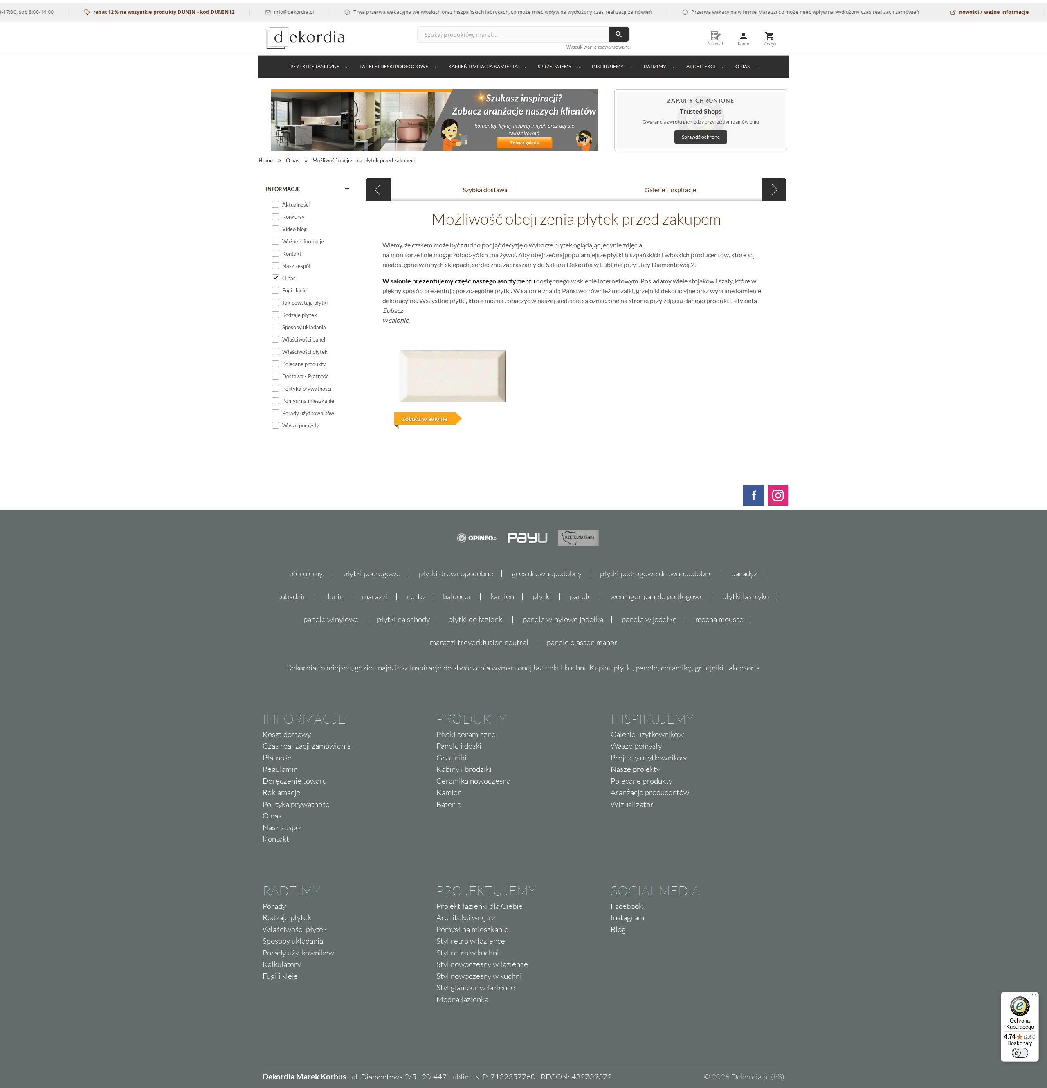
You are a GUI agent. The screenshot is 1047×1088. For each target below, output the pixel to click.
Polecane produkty (641, 781)
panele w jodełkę (649, 619)
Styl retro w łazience (470, 941)
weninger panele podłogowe (657, 596)
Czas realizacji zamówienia (307, 746)
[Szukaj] (619, 34)
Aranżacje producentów (650, 792)
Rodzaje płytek (287, 917)
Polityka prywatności (297, 804)
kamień (502, 596)
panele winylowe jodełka (563, 619)
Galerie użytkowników (647, 734)
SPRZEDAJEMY (555, 66)
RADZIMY (655, 66)
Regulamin (280, 769)
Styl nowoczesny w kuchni (479, 976)
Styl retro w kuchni (467, 953)
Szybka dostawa (485, 189)
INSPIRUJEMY (608, 66)
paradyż (744, 573)
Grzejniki (451, 757)
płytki (541, 596)
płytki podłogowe (371, 573)
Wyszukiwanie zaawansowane (598, 47)
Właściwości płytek (295, 929)
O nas (272, 815)
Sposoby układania (293, 941)
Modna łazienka (462, 999)
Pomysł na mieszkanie (472, 929)
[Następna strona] (774, 189)
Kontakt (276, 839)
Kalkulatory (282, 964)
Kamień (449, 792)
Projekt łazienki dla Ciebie (479, 906)
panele (581, 596)
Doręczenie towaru (295, 781)
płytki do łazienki (476, 619)
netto (416, 596)
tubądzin (292, 596)
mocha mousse (719, 619)
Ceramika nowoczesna (473, 781)
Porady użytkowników (298, 953)
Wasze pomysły (636, 746)
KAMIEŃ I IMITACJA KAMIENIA (483, 66)
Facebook (627, 906)
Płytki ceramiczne (314, 66)
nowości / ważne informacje (972, 12)
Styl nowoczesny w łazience (482, 964)
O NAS (742, 66)
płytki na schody (403, 619)
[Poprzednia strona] (378, 189)
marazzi (375, 596)
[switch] (1020, 1053)
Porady (274, 906)
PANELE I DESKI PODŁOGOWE (393, 66)
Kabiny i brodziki (464, 769)
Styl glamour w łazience (475, 987)
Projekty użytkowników (649, 757)
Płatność (277, 757)
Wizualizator (632, 804)
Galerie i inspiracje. (671, 189)
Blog (618, 929)
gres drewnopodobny (547, 573)
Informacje (283, 189)
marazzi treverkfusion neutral (479, 642)
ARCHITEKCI (700, 66)
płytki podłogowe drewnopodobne (656, 573)
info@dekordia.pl (273, 12)
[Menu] (1034, 997)
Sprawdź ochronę (701, 137)
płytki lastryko (745, 596)
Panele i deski (458, 746)
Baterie (448, 804)
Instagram (627, 917)
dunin (334, 596)
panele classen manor (582, 642)
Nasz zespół (282, 827)
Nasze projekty (635, 769)
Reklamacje (281, 792)
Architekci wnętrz (466, 917)
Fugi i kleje (280, 976)
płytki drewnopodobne (456, 573)
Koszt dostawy (287, 734)
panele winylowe (331, 619)
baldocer (457, 596)
